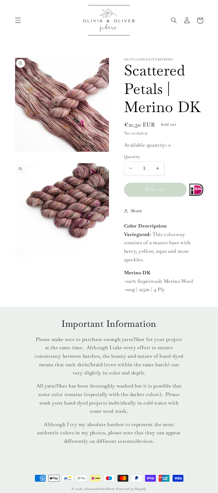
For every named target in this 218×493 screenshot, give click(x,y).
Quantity (132, 156)
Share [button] (136, 210)
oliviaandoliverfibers (99, 489)
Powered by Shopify (131, 489)
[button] (17, 20)
